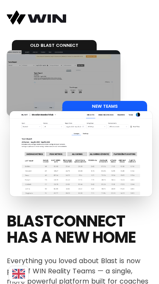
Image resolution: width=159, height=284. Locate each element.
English (18, 274)
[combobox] (18, 274)
